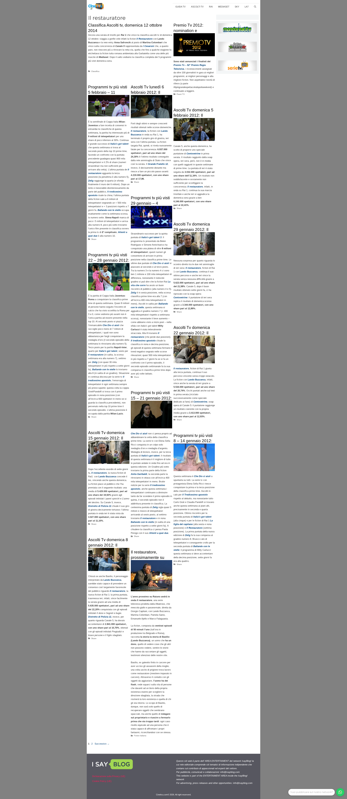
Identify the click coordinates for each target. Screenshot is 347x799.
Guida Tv (180, 7)
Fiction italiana (140, 735)
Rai (211, 7)
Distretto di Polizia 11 (99, 506)
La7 (247, 7)
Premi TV (181, 94)
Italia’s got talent (119, 144)
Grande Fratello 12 (158, 164)
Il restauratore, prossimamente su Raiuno (147, 557)
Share (93, 239)
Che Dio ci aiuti (160, 263)
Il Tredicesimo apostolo (195, 494)
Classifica (95, 71)
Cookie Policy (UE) (102, 781)
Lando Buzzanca (188, 271)
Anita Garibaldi (139, 474)
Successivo (102, 743)
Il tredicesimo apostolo (143, 340)
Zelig (90, 180)
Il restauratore (138, 131)
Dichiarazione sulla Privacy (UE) (108, 776)
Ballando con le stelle (109, 210)
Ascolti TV (197, 7)
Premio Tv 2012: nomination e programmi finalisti (190, 30)
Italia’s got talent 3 (151, 237)
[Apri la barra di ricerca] (255, 6)
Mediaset (223, 7)
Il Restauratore (195, 528)
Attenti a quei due (158, 533)
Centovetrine (193, 153)
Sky (237, 7)
